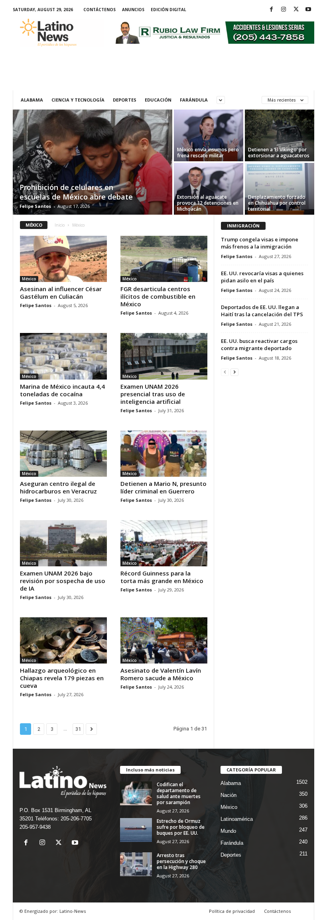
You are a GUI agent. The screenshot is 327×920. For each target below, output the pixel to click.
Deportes (124, 100)
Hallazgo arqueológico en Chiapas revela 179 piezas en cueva (62, 677)
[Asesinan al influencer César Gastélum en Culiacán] (63, 259)
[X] (296, 10)
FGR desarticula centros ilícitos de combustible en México (157, 296)
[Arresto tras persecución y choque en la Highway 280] (136, 864)
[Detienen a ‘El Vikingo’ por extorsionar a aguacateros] (279, 135)
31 (78, 729)
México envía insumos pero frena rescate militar (208, 152)
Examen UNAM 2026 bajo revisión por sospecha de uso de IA (62, 580)
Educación (158, 100)
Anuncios (133, 9)
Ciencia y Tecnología (77, 100)
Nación (228, 795)
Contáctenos (99, 9)
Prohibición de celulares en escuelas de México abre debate (76, 192)
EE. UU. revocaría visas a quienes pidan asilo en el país (262, 277)
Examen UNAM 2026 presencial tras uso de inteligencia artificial (152, 393)
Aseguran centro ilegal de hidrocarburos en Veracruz (58, 487)
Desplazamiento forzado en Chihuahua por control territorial (276, 203)
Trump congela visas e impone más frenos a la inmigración (259, 243)
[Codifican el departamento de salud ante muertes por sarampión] (136, 793)
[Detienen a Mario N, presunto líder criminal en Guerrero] (163, 454)
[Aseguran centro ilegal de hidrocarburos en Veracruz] (63, 454)
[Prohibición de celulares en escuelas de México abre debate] (92, 163)
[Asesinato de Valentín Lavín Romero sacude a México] (163, 640)
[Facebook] (271, 10)
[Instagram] (283, 10)
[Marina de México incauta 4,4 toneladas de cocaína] (63, 356)
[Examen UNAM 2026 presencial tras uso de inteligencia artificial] (163, 356)
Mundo (228, 831)
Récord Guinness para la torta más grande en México (161, 577)
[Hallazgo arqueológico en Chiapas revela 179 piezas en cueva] (63, 640)
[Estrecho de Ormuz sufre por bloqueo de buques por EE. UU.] (136, 830)
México (29, 279)
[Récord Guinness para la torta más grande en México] (163, 543)
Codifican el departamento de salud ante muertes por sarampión (179, 793)
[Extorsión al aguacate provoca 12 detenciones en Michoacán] (208, 189)
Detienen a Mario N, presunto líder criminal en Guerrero (163, 487)
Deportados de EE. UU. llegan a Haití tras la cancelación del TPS (262, 310)
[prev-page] (225, 372)
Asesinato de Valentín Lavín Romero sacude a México (160, 674)
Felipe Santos (35, 206)
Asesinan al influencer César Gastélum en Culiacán (61, 292)
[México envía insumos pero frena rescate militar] (208, 135)
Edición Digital (168, 9)
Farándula (194, 100)
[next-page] (234, 372)
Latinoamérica (237, 819)
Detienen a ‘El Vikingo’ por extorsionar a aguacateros (278, 152)
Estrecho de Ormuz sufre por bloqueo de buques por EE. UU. (181, 827)
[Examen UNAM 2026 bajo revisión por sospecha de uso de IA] (63, 543)
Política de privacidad (232, 911)
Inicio (60, 225)
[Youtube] (308, 10)
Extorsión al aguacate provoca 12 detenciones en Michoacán (207, 203)
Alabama (32, 100)
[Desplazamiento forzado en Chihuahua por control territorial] (279, 189)
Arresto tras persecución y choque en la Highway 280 (181, 861)
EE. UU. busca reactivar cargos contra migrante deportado (259, 344)
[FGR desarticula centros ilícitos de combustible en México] (163, 259)
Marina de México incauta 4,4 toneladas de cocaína (62, 390)
